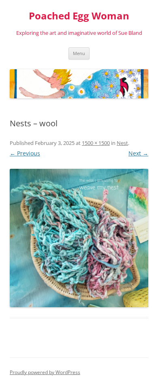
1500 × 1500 (96, 143)
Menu (79, 53)
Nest (122, 143)
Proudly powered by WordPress (45, 372)
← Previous (25, 153)
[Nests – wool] (79, 238)
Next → (138, 153)
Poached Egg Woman (79, 16)
